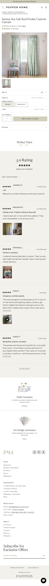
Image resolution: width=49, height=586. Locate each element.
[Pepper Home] (17, 7)
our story (7, 525)
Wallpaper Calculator (11, 494)
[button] (4, 7)
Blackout (21, 104)
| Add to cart (30, 119)
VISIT (24, 439)
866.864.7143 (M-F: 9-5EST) (23, 512)
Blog (5, 497)
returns (6, 533)
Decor (5, 473)
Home (4, 12)
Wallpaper (7, 476)
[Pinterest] (39, 452)
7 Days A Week (18, 509)
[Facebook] (43, 452)
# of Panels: (7, 115)
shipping (6, 536)
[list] (6, 83)
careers (6, 530)
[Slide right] (47, 1)
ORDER (25, 406)
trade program (9, 527)
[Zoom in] (43, 41)
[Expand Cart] (45, 7)
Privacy (8, 104)
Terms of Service (17, 567)
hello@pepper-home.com (19, 507)
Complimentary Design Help (14, 486)
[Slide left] (1, 1)
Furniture (6, 470)
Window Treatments (16, 12)
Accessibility (33, 567)
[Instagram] (34, 452)
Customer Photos (10, 488)
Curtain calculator (10, 491)
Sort (4, 177)
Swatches (7, 465)
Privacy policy (25, 572)
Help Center (8, 515)
